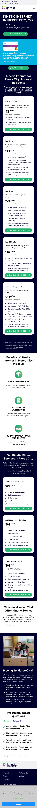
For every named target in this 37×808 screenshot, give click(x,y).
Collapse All (17, 721)
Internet (6, 773)
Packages (6, 779)
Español (17, 3)
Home (5, 756)
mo (19, 756)
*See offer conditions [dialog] (9, 61)
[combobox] (16, 626)
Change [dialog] (15, 1)
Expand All (8, 721)
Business (4, 3)
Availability (22, 776)
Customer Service (25, 773)
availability (12, 756)
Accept (18, 804)
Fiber (5, 776)
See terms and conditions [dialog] (10, 348)
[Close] (34, 788)
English (11, 3)
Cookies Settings (18, 798)
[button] (29, 626)
